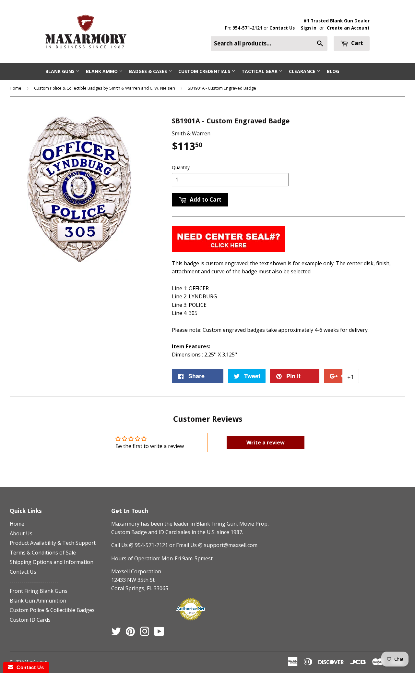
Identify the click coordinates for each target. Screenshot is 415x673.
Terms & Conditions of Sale (43, 552)
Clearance (303, 71)
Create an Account (348, 28)
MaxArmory (36, 661)
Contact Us (282, 28)
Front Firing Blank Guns (38, 590)
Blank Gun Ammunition (38, 600)
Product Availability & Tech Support (53, 542)
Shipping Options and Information (51, 562)
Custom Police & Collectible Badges (52, 610)
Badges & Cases (148, 71)
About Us (21, 533)
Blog (333, 71)
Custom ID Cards (30, 619)
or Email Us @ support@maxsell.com (213, 545)
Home (15, 88)
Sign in (308, 28)
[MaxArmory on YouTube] (159, 633)
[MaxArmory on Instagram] (144, 633)
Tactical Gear (260, 71)
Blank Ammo (102, 71)
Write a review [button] (265, 442)
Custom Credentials (204, 71)
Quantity (181, 167)
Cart (356, 43)
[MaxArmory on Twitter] (116, 633)
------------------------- (34, 581)
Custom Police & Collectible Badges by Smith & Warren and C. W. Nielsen (104, 88)
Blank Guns (60, 71)
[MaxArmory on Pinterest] (130, 633)
